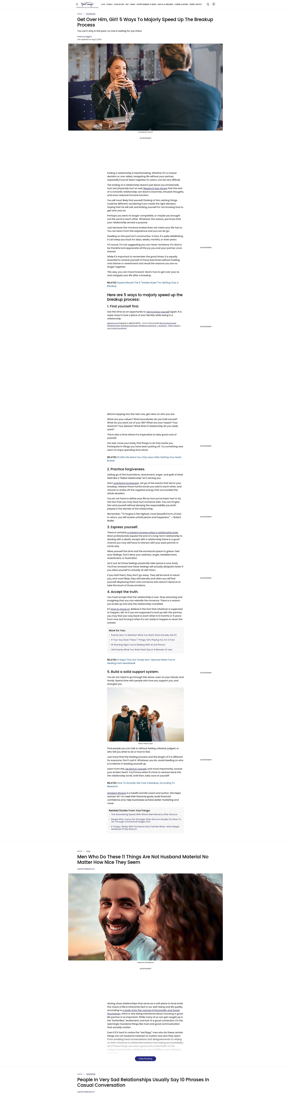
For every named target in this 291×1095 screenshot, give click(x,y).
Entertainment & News (146, 4)
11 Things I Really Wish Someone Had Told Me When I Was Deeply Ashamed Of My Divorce (145, 827)
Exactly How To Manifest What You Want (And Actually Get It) (144, 635)
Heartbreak (90, 14)
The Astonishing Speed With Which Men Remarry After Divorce (144, 814)
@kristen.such (113, 323)
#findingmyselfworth (147, 325)
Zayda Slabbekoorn (86, 869)
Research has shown (155, 188)
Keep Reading (145, 1058)
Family (132, 4)
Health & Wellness (165, 4)
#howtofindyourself (167, 323)
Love (103, 4)
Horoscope (119, 4)
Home (79, 14)
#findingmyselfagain (129, 325)
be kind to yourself (136, 768)
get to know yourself (158, 311)
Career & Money (181, 4)
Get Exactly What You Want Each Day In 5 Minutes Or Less (141, 649)
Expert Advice (196, 4)
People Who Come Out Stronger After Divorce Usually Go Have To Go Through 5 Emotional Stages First (146, 820)
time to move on (120, 609)
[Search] (207, 3)
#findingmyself (113, 325)
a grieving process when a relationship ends (152, 532)
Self (127, 4)
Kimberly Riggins (84, 36)
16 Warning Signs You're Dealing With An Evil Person (138, 644)
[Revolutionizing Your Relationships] (87, 4)
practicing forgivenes (125, 483)
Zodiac (109, 4)
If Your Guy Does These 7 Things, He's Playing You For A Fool (143, 640)
